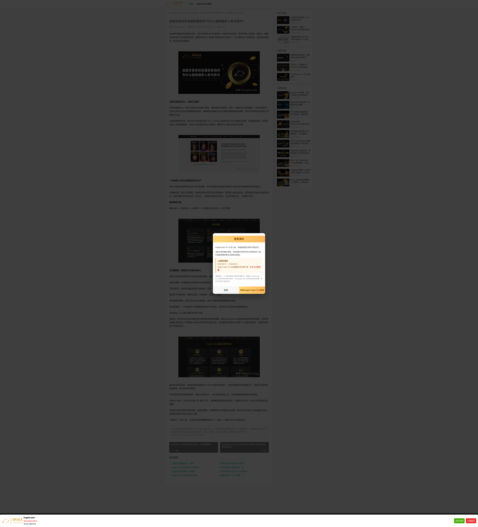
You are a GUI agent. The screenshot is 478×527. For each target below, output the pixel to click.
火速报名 (471, 521)
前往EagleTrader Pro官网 (252, 290)
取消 (226, 290)
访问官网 (459, 521)
